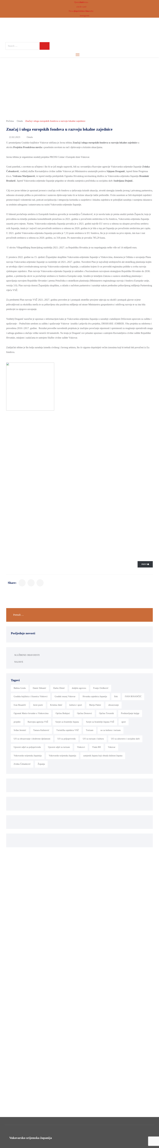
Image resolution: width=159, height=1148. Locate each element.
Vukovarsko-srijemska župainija (28, 755)
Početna (10, 121)
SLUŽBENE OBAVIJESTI (27, 655)
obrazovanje (113, 705)
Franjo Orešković (100, 688)
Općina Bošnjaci (63, 713)
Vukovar (111, 747)
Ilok (116, 696)
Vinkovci (81, 747)
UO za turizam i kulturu (93, 739)
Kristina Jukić (56, 705)
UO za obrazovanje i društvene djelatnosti (32, 739)
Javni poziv (38, 705)
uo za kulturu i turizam (110, 730)
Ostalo (20, 121)
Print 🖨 (145, 564)
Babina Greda (20, 688)
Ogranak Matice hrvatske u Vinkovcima (31, 713)
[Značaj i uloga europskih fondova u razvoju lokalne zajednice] (22, 582)
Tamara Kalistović (41, 730)
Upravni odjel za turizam (59, 747)
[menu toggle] (78, 55)
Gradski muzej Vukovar (65, 696)
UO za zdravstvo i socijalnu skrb (125, 739)
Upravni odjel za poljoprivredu (27, 747)
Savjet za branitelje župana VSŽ (100, 722)
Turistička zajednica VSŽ (67, 730)
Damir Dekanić (39, 688)
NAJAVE (18, 662)
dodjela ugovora (79, 688)
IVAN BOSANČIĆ (133, 696)
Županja (41, 764)
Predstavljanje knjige (130, 713)
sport (123, 722)
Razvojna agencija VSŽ (38, 722)
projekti (17, 722)
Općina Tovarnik (106, 713)
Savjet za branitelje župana (67, 722)
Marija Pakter (95, 705)
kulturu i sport (75, 705)
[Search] (45, 46)
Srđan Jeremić (20, 730)
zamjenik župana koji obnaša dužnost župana (102, 755)
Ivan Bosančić (20, 705)
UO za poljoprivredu (66, 739)
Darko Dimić (59, 688)
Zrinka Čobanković (22, 764)
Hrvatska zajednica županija (95, 696)
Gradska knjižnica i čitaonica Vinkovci (31, 696)
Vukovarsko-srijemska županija (62, 755)
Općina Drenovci (84, 713)
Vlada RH (96, 747)
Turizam (89, 730)
